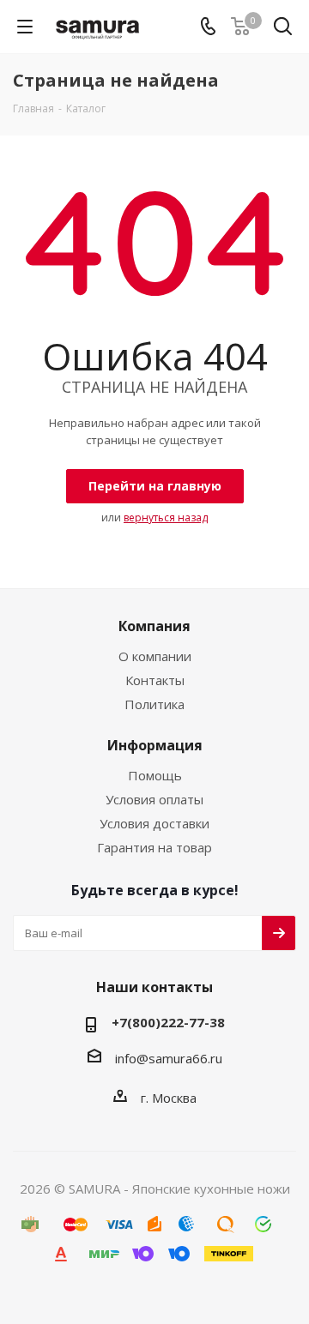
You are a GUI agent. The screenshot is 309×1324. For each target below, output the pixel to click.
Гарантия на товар (154, 847)
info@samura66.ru (168, 1058)
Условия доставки (154, 823)
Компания (154, 626)
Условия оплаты (154, 799)
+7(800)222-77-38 (168, 1022)
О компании (154, 656)
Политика (154, 704)
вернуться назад (166, 517)
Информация (155, 745)
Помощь (155, 775)
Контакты (155, 680)
